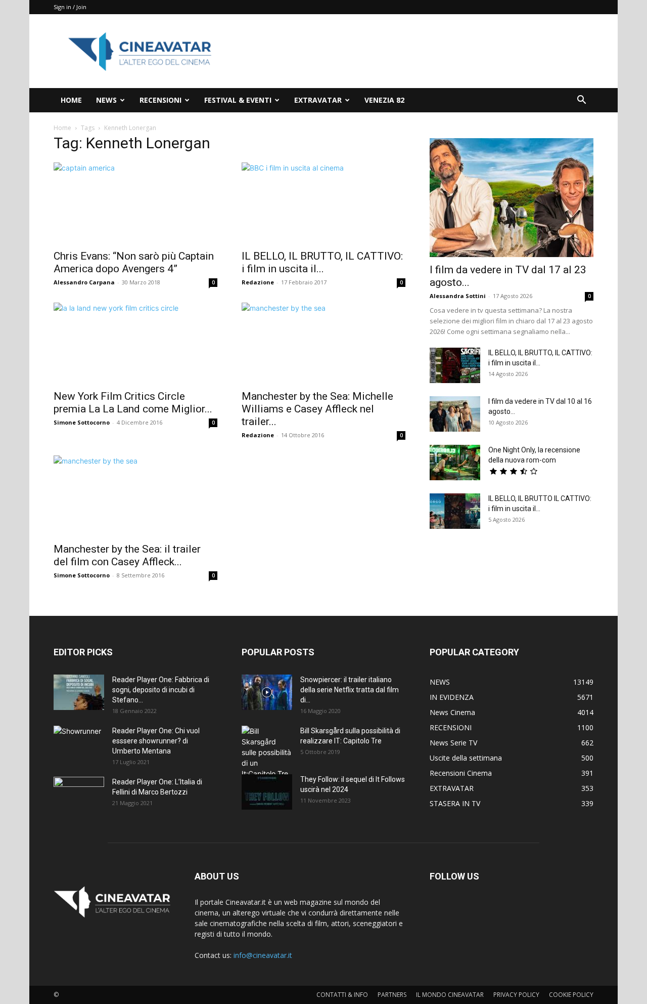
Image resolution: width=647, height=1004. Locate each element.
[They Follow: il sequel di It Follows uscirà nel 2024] (267, 792)
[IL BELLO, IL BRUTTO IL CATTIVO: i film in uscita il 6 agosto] (455, 511)
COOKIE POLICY (571, 994)
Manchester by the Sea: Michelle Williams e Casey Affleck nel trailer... (317, 409)
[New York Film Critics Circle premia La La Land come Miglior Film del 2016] (135, 343)
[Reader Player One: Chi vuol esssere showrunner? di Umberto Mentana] (79, 743)
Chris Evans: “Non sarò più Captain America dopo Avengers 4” (134, 262)
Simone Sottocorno (82, 422)
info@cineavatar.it (263, 955)
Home (62, 127)
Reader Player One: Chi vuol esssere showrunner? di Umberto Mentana (156, 741)
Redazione (258, 282)
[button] (581, 101)
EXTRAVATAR (318, 100)
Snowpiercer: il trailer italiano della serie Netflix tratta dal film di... (349, 690)
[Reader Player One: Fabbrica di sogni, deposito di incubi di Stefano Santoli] (79, 692)
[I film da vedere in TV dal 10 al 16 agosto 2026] (455, 414)
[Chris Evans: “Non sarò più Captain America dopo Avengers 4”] (135, 202)
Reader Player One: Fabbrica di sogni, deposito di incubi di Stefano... (160, 690)
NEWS (106, 100)
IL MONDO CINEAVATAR (450, 994)
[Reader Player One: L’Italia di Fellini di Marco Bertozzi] (79, 794)
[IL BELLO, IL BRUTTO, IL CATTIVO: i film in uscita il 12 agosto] (455, 365)
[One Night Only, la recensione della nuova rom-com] (455, 462)
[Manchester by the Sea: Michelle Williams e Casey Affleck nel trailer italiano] (323, 343)
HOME (71, 100)
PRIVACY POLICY (516, 994)
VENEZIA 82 (384, 100)
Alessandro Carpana (84, 282)
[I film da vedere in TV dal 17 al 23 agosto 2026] (511, 197)
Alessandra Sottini (458, 296)
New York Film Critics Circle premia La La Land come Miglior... (133, 402)
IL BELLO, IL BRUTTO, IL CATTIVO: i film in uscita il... (322, 262)
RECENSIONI (160, 100)
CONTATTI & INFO (342, 994)
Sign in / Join (70, 7)
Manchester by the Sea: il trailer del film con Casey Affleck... (127, 555)
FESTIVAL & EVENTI (237, 100)
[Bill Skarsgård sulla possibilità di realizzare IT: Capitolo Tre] (267, 752)
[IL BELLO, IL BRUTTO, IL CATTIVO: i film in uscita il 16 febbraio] (323, 202)
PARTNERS (392, 994)
